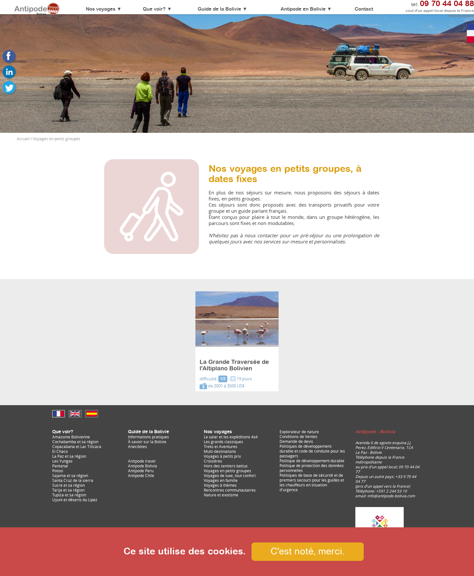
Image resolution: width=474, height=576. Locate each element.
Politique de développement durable (312, 460)
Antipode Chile (141, 475)
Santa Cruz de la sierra (72, 480)
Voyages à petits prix (222, 456)
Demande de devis (296, 441)
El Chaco (60, 451)
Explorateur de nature (299, 431)
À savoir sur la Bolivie (147, 441)
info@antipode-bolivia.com (391, 495)
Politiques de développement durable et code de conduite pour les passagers (312, 451)
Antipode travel (141, 461)
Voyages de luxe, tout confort (230, 475)
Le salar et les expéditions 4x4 (231, 436)
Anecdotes (137, 446)
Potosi (57, 470)
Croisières (213, 461)
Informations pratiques (148, 436)
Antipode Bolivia (142, 466)
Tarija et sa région (68, 490)
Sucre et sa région (68, 485)
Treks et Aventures (220, 446)
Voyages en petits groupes (227, 470)
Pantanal (60, 466)
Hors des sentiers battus (226, 466)
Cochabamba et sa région (75, 441)
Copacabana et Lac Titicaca (76, 446)
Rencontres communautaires (230, 490)
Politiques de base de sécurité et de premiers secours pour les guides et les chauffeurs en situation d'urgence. (312, 482)
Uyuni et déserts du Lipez (74, 499)
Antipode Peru (140, 470)
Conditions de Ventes (298, 436)
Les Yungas (62, 461)
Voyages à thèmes (220, 485)
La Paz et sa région (69, 456)
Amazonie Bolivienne (71, 436)
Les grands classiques (223, 441)
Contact (364, 9)
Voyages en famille (221, 480)
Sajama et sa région (70, 475)
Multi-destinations (220, 451)
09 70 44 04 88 (447, 4)
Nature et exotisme (221, 495)
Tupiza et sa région (69, 495)
